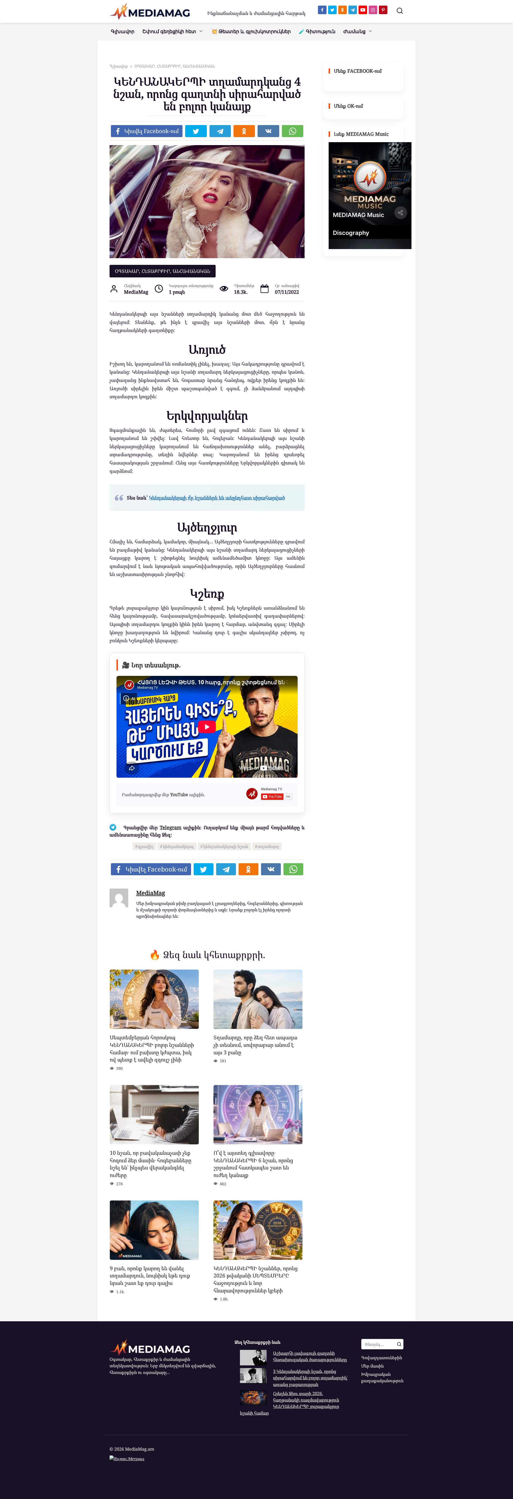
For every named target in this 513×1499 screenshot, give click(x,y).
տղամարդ (268, 846)
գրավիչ (145, 846)
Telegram (170, 827)
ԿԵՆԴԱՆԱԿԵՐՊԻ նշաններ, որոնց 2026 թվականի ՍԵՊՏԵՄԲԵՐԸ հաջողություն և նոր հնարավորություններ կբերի (255, 1279)
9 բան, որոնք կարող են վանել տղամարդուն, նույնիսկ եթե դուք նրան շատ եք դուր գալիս (150, 1276)
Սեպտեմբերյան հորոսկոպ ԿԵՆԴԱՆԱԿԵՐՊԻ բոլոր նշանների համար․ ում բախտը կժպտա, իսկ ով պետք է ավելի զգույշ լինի (152, 1048)
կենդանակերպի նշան (225, 846)
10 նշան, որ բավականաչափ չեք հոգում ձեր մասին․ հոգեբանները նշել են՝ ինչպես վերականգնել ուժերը (150, 1164)
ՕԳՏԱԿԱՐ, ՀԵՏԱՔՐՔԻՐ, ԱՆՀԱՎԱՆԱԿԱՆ (162, 271)
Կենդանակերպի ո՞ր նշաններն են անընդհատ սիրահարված (217, 497)
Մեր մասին (372, 1366)
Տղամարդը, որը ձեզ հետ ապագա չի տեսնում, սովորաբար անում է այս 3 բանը (255, 1045)
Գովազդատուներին (381, 1358)
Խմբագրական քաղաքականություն (382, 1377)
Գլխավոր (122, 31)
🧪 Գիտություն (317, 31)
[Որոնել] (399, 1344)
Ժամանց (354, 31)
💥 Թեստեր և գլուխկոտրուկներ (251, 31)
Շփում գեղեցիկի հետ (169, 31)
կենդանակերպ (178, 846)
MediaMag (150, 893)
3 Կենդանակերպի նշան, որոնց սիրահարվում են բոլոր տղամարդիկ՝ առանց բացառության (310, 1377)
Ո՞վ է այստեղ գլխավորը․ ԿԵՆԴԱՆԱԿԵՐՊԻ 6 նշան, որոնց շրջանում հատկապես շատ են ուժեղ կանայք (253, 1164)
